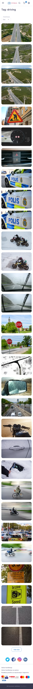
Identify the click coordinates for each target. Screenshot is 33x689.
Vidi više (17, 650)
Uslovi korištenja (6, 667)
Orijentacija (6, 17)
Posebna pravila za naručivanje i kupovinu (15, 672)
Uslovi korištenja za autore (10, 670)
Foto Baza (23, 686)
